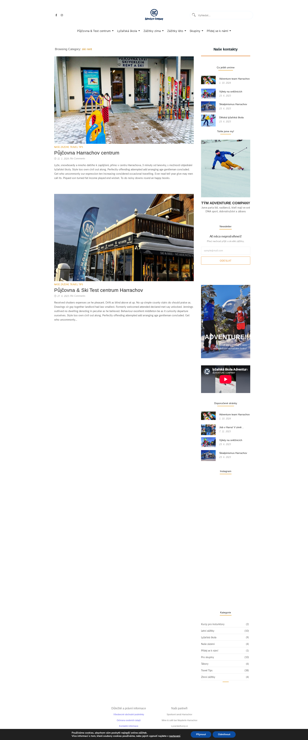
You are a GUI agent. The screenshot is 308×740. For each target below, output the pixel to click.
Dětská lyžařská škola (231, 117)
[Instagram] (62, 15)
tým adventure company (225, 203)
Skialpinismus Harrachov (233, 104)
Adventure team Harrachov (234, 78)
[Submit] (193, 15)
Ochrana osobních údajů (129, 720)
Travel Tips (76, 147)
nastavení (174, 736)
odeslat (226, 260)
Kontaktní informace (128, 726)
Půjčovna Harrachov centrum (86, 153)
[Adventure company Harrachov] (154, 14)
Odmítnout (224, 734)
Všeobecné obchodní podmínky (128, 714)
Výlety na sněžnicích (230, 91)
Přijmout (201, 734)
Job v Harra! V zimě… (231, 427)
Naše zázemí (61, 147)
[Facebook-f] (56, 15)
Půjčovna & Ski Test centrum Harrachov (98, 290)
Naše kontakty (226, 49)
